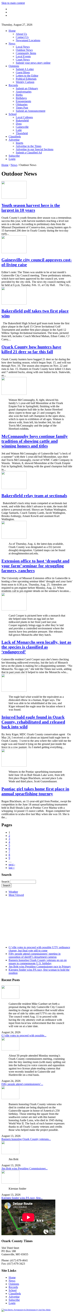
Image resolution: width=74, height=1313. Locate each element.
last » (12, 867)
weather (26, 941)
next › (12, 864)
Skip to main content (13, 2)
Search (5, 881)
